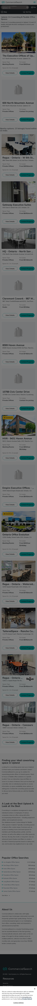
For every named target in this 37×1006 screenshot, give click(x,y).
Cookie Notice (27, 999)
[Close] (35, 989)
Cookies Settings (18, 1002)
